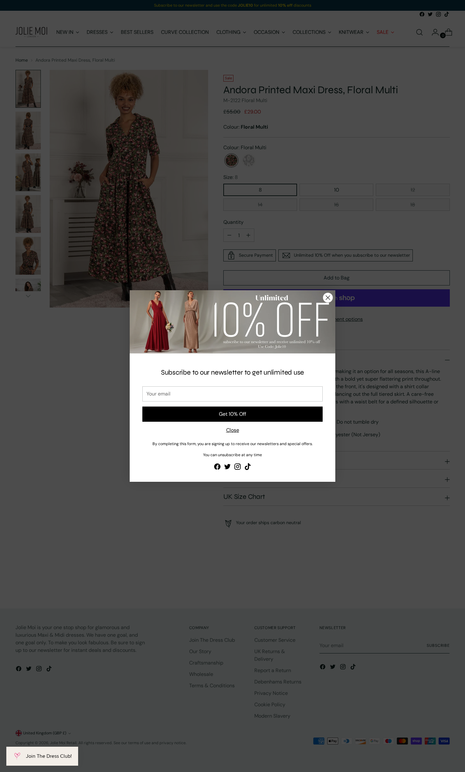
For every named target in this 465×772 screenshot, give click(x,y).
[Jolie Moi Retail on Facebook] (217, 468)
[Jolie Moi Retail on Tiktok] (247, 468)
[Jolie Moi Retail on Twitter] (227, 468)
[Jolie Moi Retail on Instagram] (237, 468)
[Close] (328, 298)
